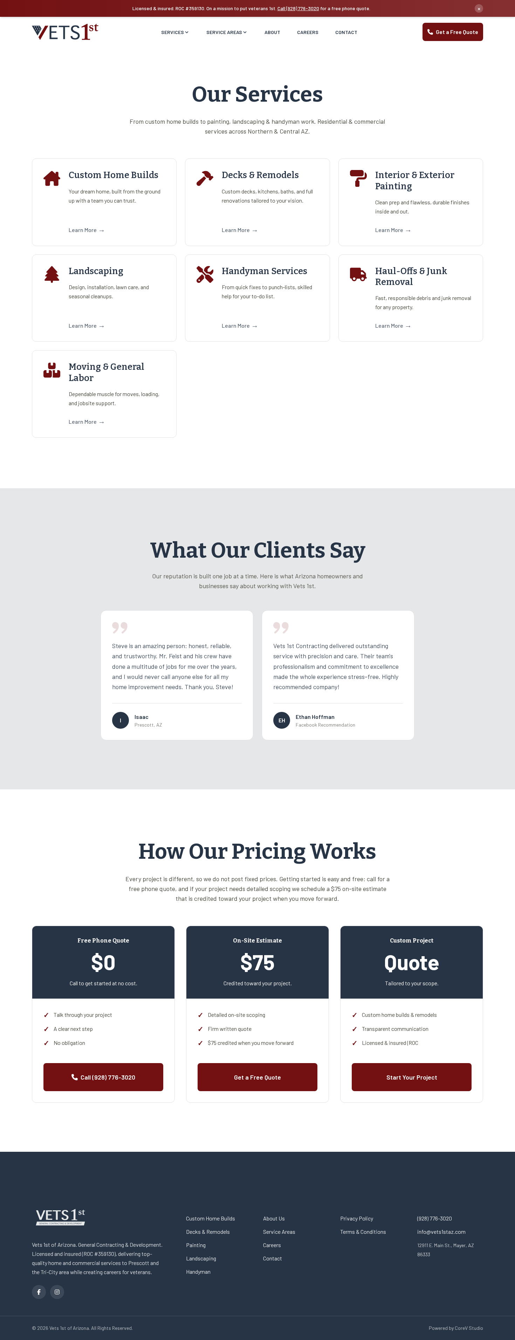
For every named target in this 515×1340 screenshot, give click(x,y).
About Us (274, 1218)
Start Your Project (411, 1077)
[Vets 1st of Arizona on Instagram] (57, 1292)
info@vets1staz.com (441, 1231)
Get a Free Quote (457, 31)
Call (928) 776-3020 (298, 8)
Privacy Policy (356, 1218)
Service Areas (224, 32)
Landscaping (201, 1258)
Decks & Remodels (208, 1231)
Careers (307, 32)
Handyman (198, 1271)
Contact (346, 32)
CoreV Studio (469, 1328)
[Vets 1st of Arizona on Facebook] (39, 1292)
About (272, 32)
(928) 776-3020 (434, 1218)
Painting (196, 1245)
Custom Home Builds (210, 1218)
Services (172, 32)
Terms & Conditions (363, 1231)
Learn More (87, 229)
